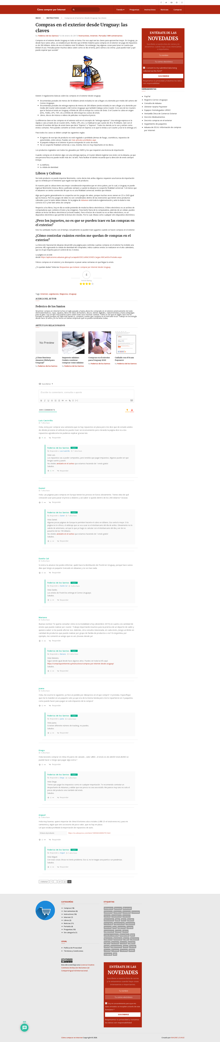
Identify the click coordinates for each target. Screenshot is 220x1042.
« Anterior (44, 881)
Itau (114, 927)
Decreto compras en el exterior (158, 120)
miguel (62, 853)
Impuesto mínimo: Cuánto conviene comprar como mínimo (73, 360)
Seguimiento (116, 946)
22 (65, 881)
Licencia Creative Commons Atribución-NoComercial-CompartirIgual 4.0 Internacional (77, 968)
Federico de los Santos (48, 35)
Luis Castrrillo (65, 451)
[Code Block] (66, 400)
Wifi (114, 954)
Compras (178, 9)
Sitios (125, 946)
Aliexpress (108, 908)
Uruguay (73, 294)
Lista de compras (111, 935)
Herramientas (69, 911)
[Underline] (48, 400)
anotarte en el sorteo (65, 463)
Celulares (108, 912)
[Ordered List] (55, 400)
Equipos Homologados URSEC (157, 110)
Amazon (118, 908)
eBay (118, 920)
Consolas (135, 912)
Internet (94, 35)
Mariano (63, 654)
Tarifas (133, 946)
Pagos (126, 939)
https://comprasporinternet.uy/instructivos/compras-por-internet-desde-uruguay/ (80, 663)
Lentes (118, 931)
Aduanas (84, 200)
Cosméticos (116, 916)
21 (60, 881)
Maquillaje (124, 935)
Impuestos (130, 923)
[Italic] (45, 400)
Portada (102, 35)
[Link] (70, 400)
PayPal (147, 96)
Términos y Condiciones (73, 951)
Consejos (126, 912)
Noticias (164, 9)
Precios (123, 943)
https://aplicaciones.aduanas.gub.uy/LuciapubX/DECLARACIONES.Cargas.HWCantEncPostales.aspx (81, 257)
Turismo (123, 950)
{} (73, 400)
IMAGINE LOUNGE (177, 1037)
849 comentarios (114, 35)
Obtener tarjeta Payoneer (155, 106)
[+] (76, 400)
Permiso (115, 943)
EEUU (123, 920)
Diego (62, 778)
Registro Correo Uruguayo (156, 99)
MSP (132, 935)
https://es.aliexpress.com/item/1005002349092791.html (89, 833)
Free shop (108, 923)
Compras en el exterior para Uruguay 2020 (99, 358)
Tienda (119, 9)
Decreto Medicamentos (154, 117)
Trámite (115, 950)
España (130, 920)
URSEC (131, 950)
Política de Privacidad (73, 948)
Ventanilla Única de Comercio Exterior (160, 113)
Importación (119, 923)
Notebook (118, 939)
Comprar (117, 912)
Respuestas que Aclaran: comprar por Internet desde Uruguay (85, 267)
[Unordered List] (59, 400)
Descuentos (109, 920)
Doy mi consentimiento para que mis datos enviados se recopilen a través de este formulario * (122, 1006)
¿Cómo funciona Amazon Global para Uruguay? (45, 360)
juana (62, 719)
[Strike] (52, 400)
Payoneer (134, 939)
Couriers (126, 916)
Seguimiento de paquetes (155, 124)
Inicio (38, 18)
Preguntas (134, 9)
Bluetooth (127, 908)
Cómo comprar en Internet (72, 1037)
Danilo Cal (63, 586)
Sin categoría (69, 932)
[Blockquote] (62, 400)
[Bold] (41, 400)
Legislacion (54, 294)
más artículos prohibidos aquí (84, 140)
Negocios (64, 294)
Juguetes (121, 927)
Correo (107, 916)
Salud (106, 946)
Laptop (130, 927)
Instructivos (150, 9)
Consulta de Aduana (152, 103)
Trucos (107, 950)
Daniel (62, 516)
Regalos (131, 943)
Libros (66, 920)
